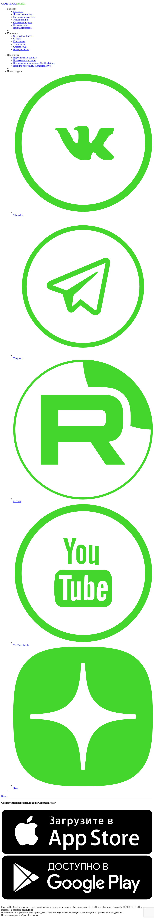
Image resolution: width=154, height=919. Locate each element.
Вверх (4, 796)
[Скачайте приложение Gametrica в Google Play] (77, 899)
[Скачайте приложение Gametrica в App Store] (77, 853)
